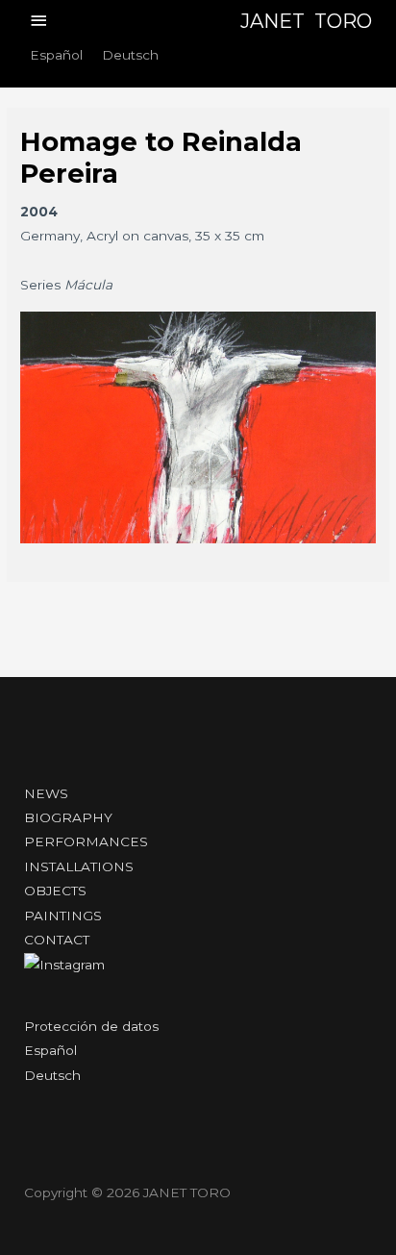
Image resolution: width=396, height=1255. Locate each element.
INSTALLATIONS (79, 866)
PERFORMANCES (86, 841)
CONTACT (56, 939)
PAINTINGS (63, 915)
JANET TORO (306, 21)
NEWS (46, 793)
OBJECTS (55, 890)
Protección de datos (91, 1026)
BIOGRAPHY (68, 817)
